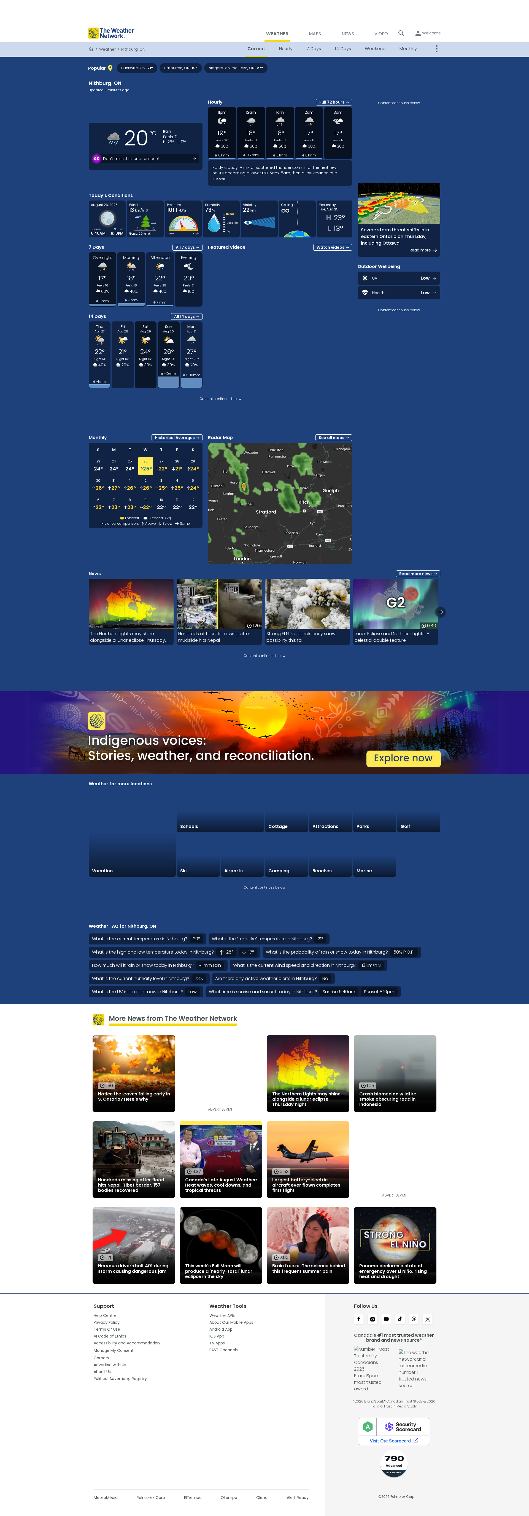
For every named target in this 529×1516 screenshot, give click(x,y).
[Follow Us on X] (427, 1319)
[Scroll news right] (440, 612)
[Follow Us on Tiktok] (400, 1319)
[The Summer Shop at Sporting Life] (418, 855)
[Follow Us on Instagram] (372, 1319)
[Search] (401, 33)
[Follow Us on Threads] (414, 1319)
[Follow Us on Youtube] (386, 1319)
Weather (107, 49)
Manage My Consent (114, 1350)
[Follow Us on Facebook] (359, 1319)
